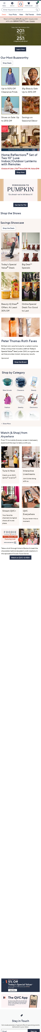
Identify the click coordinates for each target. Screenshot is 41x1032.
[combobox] (18, 10)
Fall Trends (30, 14)
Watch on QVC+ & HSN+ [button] (20, 557)
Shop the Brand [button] (20, 362)
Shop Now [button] (21, 172)
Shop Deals (7, 63)
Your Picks (13, 14)
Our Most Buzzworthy (14, 57)
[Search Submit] (37, 10)
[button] (4, 4)
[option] (20, 20)
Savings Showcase (12, 222)
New (21, 14)
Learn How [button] (20, 49)
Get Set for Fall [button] (20, 205)
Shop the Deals (8, 228)
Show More (7, 424)
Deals (4, 14)
